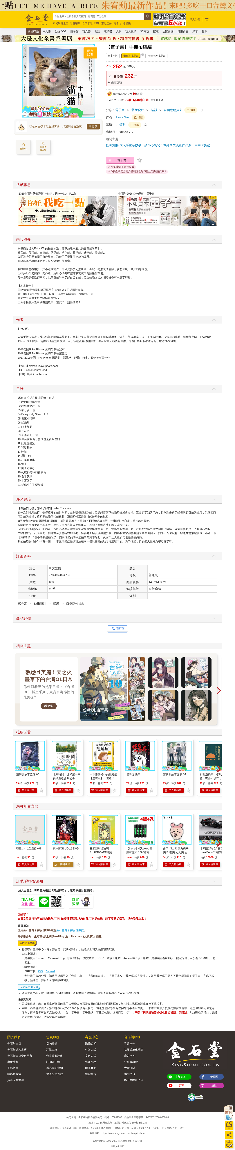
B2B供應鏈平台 (133, 1080)
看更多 (93, 126)
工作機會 (12, 1067)
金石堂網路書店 (17, 1049)
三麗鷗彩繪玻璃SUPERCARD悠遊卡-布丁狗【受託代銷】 (103, 852)
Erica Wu (122, 117)
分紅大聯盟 (131, 1061)
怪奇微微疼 (133, 774)
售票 (204, 31)
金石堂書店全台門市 (19, 1055)
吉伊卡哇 (87, 23)
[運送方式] (229, 1144)
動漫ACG (60, 31)
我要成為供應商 (133, 1049)
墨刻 (122, 124)
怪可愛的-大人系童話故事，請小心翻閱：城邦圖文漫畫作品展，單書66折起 (158, 145)
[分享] (229, 1135)
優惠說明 (116, 82)
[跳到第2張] (215, 224)
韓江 (97, 23)
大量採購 (129, 1067)
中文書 (47, 31)
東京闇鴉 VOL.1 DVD (66, 848)
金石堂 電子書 (130, 55)
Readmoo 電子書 (156, 55)
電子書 (108, 31)
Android (50, 971)
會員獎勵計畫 (54, 1055)
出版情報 (12, 1061)
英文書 (86, 31)
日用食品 (182, 31)
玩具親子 (130, 31)
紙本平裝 (113, 55)
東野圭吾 (106, 23)
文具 (119, 31)
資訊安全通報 (15, 1080)
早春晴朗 (75, 23)
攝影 (154, 110)
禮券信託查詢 (54, 1067)
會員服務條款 (54, 1074)
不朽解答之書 (60, 23)
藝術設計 (137, 110)
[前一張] (24, 80)
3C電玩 (144, 31)
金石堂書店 (14, 1043)
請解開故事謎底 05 (27, 774)
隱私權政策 (14, 1074)
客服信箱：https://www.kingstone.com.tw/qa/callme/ (117, 1133)
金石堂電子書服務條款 (70, 930)
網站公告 (90, 1074)
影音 (195, 31)
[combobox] (98, 16)
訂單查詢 (51, 1049)
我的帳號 (51, 1043)
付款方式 (90, 1049)
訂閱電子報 (53, 1061)
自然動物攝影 (173, 110)
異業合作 (129, 1043)
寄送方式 (90, 1055)
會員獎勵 (33, 31)
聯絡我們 (90, 1067)
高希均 (117, 23)
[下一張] (92, 80)
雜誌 (97, 31)
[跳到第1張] (213, 224)
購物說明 (90, 1043)
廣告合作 (129, 1055)
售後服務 (90, 1061)
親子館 (74, 31)
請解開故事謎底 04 (174, 774)
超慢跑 (127, 23)
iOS (40, 971)
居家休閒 (167, 31)
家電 (156, 31)
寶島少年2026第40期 (28, 848)
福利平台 (129, 1074)
